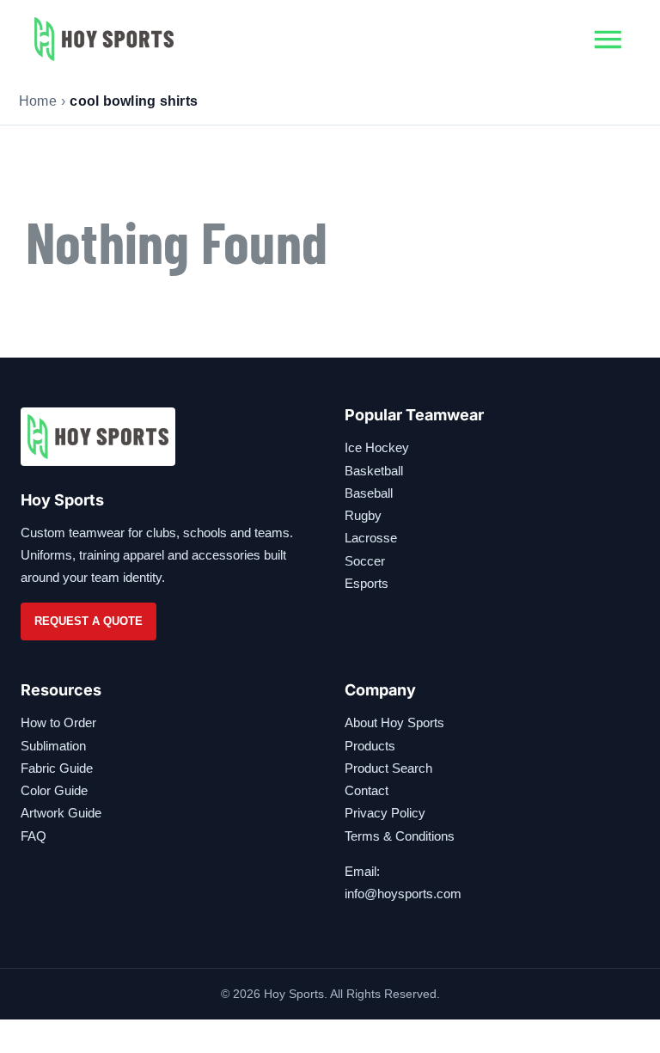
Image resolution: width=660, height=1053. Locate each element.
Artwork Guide (61, 812)
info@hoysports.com (403, 893)
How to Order (58, 722)
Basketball (374, 470)
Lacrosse (371, 537)
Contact (366, 790)
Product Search (388, 768)
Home (38, 101)
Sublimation (53, 745)
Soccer (365, 561)
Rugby (363, 515)
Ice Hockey (377, 447)
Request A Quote (88, 621)
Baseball (369, 493)
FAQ (33, 836)
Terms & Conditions (400, 836)
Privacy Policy (385, 812)
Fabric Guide (57, 768)
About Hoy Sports (394, 722)
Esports (366, 583)
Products (370, 745)
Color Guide (54, 790)
